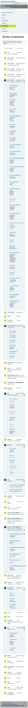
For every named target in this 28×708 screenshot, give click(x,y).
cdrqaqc (14, 99)
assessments (14, 85)
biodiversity (10, 312)
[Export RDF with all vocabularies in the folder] (24, 82)
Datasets (4, 15)
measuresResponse (14, 175)
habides (9, 496)
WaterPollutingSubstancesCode (14, 565)
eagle (13, 598)
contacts (14, 331)
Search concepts (20, 48)
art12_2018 (10, 63)
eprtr (8, 368)
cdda (8, 316)
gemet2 (9, 445)
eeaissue (14, 345)
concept (13, 448)
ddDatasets (14, 335)
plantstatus (14, 639)
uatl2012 (14, 604)
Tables (3, 18)
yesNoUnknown (14, 301)
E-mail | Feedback (6, 703)
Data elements (5, 20)
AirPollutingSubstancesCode (14, 534)
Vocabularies (5, 26)
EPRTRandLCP (11, 375)
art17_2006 (10, 69)
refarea (13, 417)
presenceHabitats (14, 205)
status (13, 356)
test (8, 678)
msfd (8, 655)
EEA (8, 1)
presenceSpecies (14, 213)
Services (4, 28)
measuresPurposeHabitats (14, 158)
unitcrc (13, 429)
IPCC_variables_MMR (14, 489)
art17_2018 (10, 80)
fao (8, 393)
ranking (13, 245)
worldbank (10, 693)
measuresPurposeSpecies (14, 166)
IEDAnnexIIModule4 (11, 527)
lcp (8, 627)
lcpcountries (14, 633)
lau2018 (9, 620)
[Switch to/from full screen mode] (19, 3)
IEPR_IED (10, 575)
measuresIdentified (14, 144)
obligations (14, 351)
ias (8, 501)
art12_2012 (10, 58)
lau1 (8, 612)
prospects (14, 232)
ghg (8, 479)
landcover (10, 588)
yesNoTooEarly (14, 294)
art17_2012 (10, 74)
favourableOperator (14, 115)
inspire (9, 582)
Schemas (4, 23)
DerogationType (14, 540)
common (10, 320)
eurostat (9, 388)
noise (9, 661)
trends (13, 272)
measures (14, 137)
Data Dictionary (13, 9)
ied (8, 507)
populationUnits (14, 188)
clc (12, 593)
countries (14, 109)
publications (11, 666)
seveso (9, 672)
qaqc (13, 240)
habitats (13, 124)
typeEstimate (14, 285)
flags (13, 404)
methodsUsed (14, 182)
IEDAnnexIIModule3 (11, 518)
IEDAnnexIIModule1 (11, 512)
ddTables (14, 340)
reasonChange (14, 252)
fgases (9, 439)
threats (13, 265)
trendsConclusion (14, 278)
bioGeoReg (14, 93)
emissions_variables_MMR (14, 485)
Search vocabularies (9, 48)
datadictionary (11, 326)
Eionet (8, 9)
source (13, 460)
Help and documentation (7, 12)
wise (8, 687)
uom (8, 682)
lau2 (8, 616)
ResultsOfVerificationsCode (14, 547)
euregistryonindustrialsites (11, 382)
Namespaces (5, 31)
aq (8, 52)
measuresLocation (14, 151)
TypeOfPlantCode (14, 554)
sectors (13, 648)
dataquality (10, 362)
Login (16, 3)
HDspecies (14, 131)
